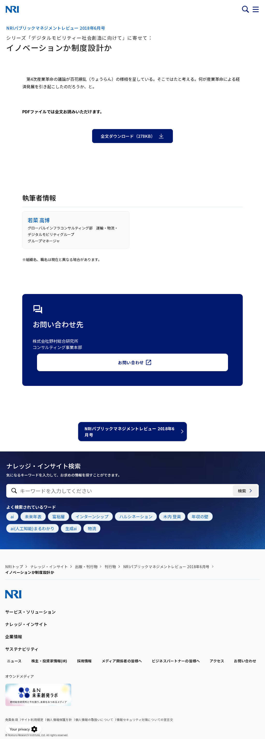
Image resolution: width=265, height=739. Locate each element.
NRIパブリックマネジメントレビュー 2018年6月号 (129, 431)
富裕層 (58, 516)
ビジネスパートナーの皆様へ (176, 660)
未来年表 (33, 516)
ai (12, 516)
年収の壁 (200, 516)
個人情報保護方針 (59, 719)
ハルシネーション (135, 516)
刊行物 (110, 566)
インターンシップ (92, 516)
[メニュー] (256, 9)
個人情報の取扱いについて (94, 719)
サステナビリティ (22, 649)
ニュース (14, 660)
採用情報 (84, 660)
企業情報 (13, 636)
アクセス (217, 660)
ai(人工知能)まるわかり (32, 528)
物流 (92, 528)
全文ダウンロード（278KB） (128, 136)
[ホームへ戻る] (12, 9)
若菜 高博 (39, 220)
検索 (242, 491)
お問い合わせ (131, 362)
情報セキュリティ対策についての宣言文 (144, 719)
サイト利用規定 (32, 719)
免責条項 (11, 719)
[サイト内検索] (245, 9)
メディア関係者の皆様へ (122, 660)
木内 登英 (172, 516)
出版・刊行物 (86, 566)
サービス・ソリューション (30, 612)
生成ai (71, 528)
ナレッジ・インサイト (49, 566)
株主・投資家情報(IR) (49, 660)
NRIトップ (14, 566)
